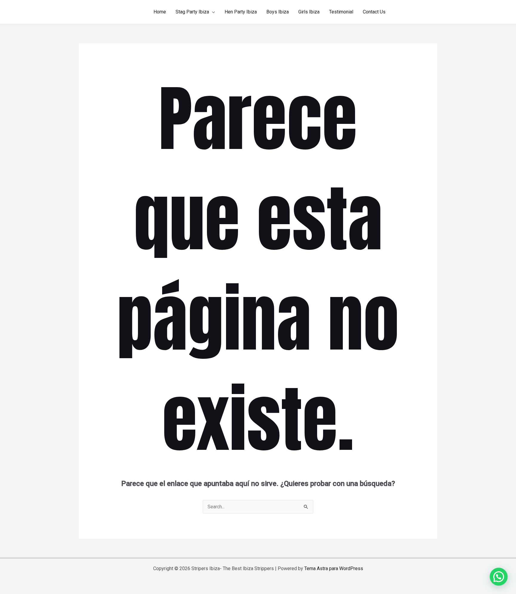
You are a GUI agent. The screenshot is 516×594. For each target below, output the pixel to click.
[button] (212, 12)
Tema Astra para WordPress (333, 568)
